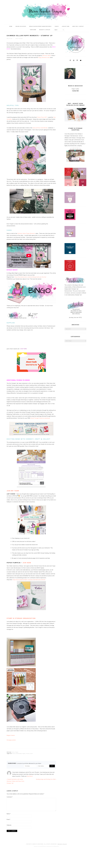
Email (8, 819)
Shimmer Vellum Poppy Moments (26, 233)
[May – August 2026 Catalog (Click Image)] (75, 121)
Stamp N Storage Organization (21, 618)
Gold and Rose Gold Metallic (40, 127)
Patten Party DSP (42, 117)
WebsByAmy (56, 846)
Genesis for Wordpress (40, 846)
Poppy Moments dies (44, 57)
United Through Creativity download (40, 418)
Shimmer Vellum (46, 55)
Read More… (30, 776)
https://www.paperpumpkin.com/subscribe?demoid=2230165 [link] (29, 579)
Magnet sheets (11, 735)
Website (9, 825)
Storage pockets (11, 740)
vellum (31, 753)
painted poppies (19, 753)
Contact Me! (75, 90)
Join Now (27, 563)
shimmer (28, 753)
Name (9, 813)
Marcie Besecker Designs (46, 11)
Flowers (13, 752)
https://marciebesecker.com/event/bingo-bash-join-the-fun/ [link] (30, 277)
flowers (13, 753)
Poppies (16, 752)
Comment (10, 797)
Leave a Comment (19, 38)
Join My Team (13, 491)
